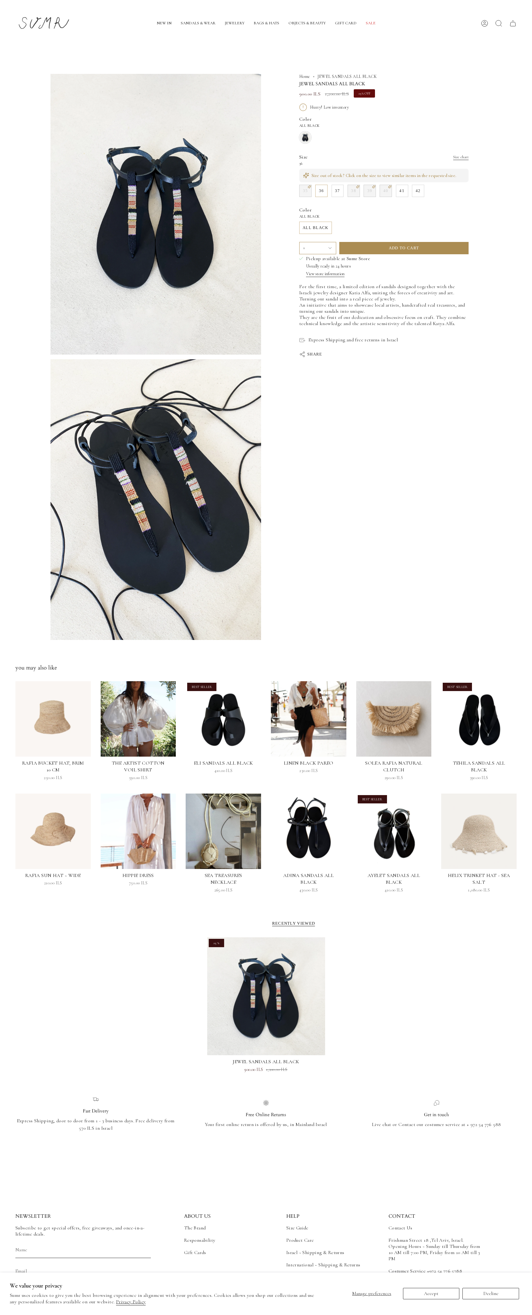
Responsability (200, 1240)
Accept (431, 1293)
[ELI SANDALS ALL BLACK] (223, 719)
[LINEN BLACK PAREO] (308, 719)
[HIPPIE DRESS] (138, 831)
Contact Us (401, 1228)
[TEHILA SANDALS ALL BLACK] (479, 719)
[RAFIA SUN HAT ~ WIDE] (53, 831)
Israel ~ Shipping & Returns (315, 1252)
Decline (490, 1293)
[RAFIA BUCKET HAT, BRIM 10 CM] (53, 719)
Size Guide (297, 1228)
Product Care (300, 1240)
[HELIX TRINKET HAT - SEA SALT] (479, 831)
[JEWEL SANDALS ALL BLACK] (266, 996)
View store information (325, 273)
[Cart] (513, 23)
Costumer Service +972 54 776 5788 (425, 1271)
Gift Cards (195, 1252)
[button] (164, 24)
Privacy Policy (131, 1302)
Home (304, 76)
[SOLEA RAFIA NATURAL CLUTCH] (394, 719)
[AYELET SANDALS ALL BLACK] (394, 831)
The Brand (195, 1228)
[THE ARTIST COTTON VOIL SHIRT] (138, 719)
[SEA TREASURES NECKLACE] (223, 831)
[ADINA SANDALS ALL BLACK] (308, 831)
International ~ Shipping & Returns (323, 1265)
